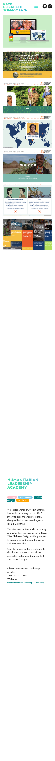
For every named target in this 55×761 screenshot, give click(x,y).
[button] (36, 6)
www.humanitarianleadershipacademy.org (25, 582)
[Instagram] (50, 6)
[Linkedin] (45, 6)
